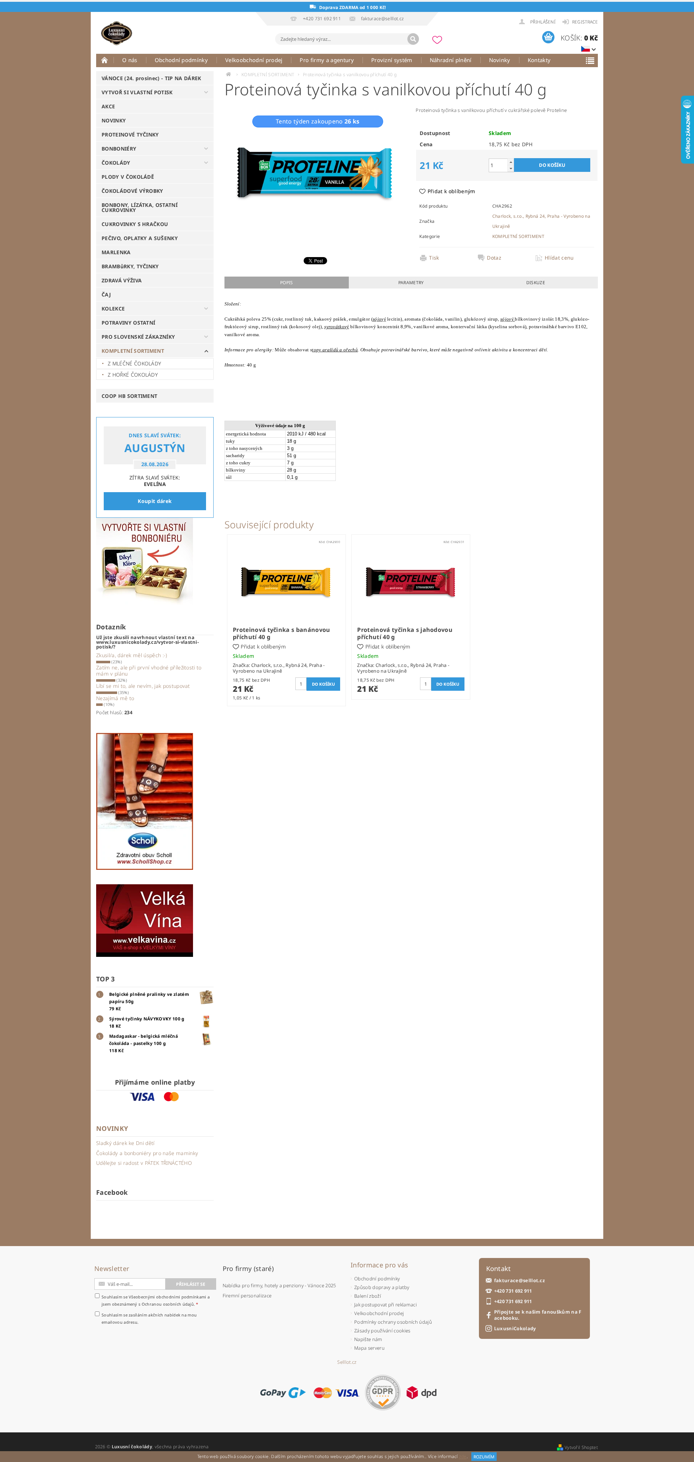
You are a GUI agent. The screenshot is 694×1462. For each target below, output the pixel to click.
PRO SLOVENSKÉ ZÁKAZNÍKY (138, 336)
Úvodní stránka (104, 60)
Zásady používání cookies (382, 1330)
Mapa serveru (369, 1348)
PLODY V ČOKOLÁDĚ (128, 176)
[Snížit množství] (510, 168)
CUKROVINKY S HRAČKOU (135, 224)
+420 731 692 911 (513, 1291)
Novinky (499, 60)
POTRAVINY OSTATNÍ (128, 322)
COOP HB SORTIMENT (129, 395)
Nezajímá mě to (115, 698)
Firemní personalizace (247, 1295)
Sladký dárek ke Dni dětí (125, 1143)
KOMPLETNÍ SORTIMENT (133, 350)
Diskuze (535, 282)
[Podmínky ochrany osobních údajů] (382, 1392)
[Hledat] (413, 39)
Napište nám (368, 1339)
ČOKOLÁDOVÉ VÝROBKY (132, 190)
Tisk (434, 258)
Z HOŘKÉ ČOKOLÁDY (133, 374)
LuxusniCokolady (515, 1329)
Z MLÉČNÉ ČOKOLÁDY (134, 363)
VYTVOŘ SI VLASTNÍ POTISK (137, 92)
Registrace (585, 22)
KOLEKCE (113, 308)
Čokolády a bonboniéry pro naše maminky (147, 1153)
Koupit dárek (155, 501)
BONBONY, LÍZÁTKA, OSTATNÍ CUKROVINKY (139, 207)
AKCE (108, 106)
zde (463, 1457)
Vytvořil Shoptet (581, 1447)
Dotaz (494, 258)
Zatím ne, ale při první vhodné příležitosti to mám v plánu (149, 670)
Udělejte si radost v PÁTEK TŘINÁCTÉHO (144, 1162)
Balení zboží (367, 1296)
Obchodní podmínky (181, 60)
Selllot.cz (346, 1362)
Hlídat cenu (559, 258)
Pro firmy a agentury (327, 60)
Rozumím (484, 1457)
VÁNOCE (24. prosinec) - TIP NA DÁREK (151, 78)
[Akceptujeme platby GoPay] (283, 1392)
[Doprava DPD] (421, 1393)
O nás (129, 60)
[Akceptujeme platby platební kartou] (336, 1392)
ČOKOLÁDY (116, 162)
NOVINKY (114, 120)
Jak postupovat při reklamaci (385, 1304)
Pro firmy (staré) (248, 1268)
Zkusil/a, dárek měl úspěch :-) (131, 655)
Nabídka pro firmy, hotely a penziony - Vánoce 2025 (279, 1285)
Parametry (411, 282)
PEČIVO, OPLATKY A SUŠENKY (140, 238)
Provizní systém (391, 60)
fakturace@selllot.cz (519, 1280)
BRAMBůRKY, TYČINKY (130, 266)
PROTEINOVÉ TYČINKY (130, 134)
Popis (286, 282)
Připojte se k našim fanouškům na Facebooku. (538, 1315)
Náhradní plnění (451, 60)
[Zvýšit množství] (510, 162)
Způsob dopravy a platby (381, 1287)
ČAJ (106, 294)
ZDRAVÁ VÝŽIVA (122, 280)
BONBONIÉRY (119, 148)
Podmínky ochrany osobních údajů (393, 1322)
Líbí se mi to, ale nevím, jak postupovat (143, 685)
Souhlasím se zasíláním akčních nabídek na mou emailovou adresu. (149, 1318)
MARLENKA (116, 252)
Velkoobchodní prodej (253, 60)
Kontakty (539, 60)
